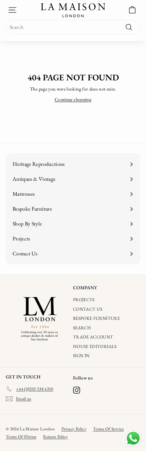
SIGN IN (81, 355)
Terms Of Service (108, 429)
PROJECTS (84, 299)
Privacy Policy (73, 429)
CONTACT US (88, 309)
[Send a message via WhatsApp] (133, 438)
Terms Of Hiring (21, 436)
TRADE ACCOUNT (93, 337)
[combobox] (73, 27)
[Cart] (132, 10)
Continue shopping (73, 99)
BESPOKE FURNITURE (96, 318)
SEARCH (82, 328)
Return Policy (55, 436)
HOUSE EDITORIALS (95, 346)
